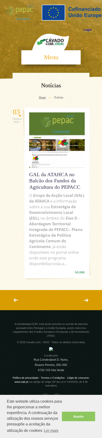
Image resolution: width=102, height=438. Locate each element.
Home (42, 97)
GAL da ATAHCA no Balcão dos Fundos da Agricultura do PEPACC (54, 180)
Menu (51, 57)
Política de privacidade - (27, 377)
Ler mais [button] (51, 431)
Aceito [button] (78, 416)
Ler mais (80, 271)
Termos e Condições (53, 377)
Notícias (58, 97)
